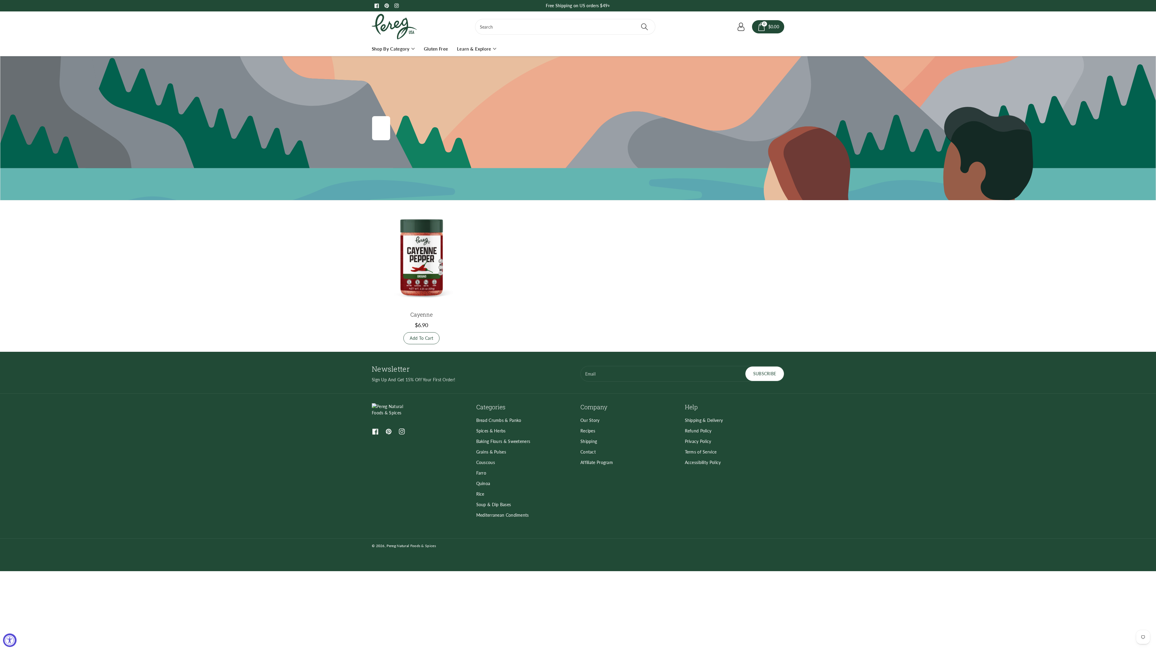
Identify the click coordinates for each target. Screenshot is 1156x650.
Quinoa (483, 483)
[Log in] (741, 26)
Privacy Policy (698, 441)
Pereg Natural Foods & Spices (411, 545)
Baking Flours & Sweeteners (503, 441)
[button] (768, 26)
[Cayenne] (421, 257)
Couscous (485, 462)
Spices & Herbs (491, 430)
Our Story (590, 420)
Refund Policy (698, 430)
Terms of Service (701, 451)
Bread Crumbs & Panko (498, 420)
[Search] (644, 26)
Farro (481, 472)
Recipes (587, 430)
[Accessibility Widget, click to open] (10, 640)
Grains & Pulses (491, 451)
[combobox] (565, 26)
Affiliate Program (596, 462)
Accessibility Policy (703, 462)
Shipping (588, 441)
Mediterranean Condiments (502, 515)
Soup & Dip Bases (493, 504)
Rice (480, 494)
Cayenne (421, 314)
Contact (588, 451)
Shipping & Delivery (704, 420)
